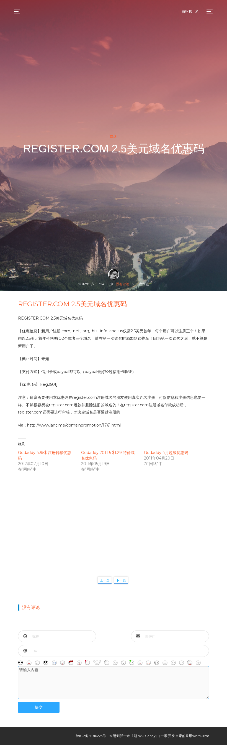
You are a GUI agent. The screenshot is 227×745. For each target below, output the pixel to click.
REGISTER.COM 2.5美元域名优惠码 (72, 304)
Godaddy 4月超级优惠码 (166, 452)
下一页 (121, 580)
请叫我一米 (190, 11)
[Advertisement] (113, 518)
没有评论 (122, 284)
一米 (164, 736)
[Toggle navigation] (208, 11)
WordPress (200, 736)
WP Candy (147, 736)
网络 (113, 137)
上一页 (105, 580)
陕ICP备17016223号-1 (92, 736)
